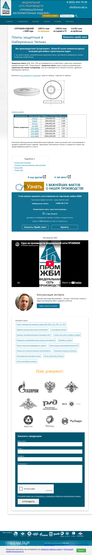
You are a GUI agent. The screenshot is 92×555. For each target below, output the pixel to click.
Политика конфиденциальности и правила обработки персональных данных (63, 544)
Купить (65, 227)
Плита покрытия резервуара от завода (31, 345)
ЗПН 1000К (35, 136)
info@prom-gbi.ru (78, 7)
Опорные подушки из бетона (65, 351)
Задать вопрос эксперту (48, 306)
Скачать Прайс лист (35, 227)
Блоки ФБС (19, 168)
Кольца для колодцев (23, 163)
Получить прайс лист (75, 37)
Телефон (21, 456)
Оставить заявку (50, 16)
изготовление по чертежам (30, 75)
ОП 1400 (35, 126)
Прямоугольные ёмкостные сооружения (32, 329)
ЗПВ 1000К (35, 134)
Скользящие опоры (58, 329)
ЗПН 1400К (35, 131)
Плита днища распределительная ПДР (63, 345)
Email (20, 449)
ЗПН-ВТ (34, 123)
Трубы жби (19, 170)
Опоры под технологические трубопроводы (33, 351)
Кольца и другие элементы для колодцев (30, 165)
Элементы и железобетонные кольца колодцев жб (36, 340)
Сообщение (23, 464)
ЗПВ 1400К (35, 128)
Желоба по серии (65, 340)
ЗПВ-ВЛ (34, 118)
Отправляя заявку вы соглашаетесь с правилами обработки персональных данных (49, 496)
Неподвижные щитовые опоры (28, 356)
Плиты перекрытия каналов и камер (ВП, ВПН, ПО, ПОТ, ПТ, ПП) (41, 324)
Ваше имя (22, 441)
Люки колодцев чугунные (26, 361)
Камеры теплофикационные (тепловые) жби (33, 335)
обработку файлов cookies (51, 549)
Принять (81, 550)
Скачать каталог (18, 112)
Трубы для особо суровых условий (67, 335)
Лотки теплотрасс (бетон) (53, 356)
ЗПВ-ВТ (34, 121)
